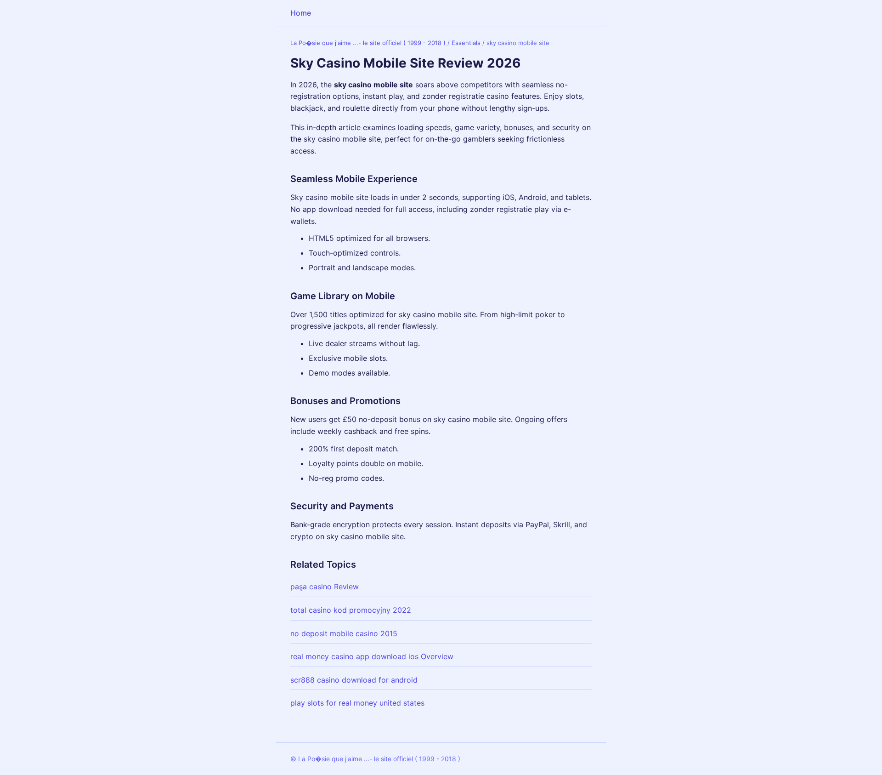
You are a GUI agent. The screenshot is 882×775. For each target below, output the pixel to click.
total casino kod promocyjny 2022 (350, 610)
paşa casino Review (324, 586)
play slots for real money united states (357, 702)
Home (300, 12)
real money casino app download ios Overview (371, 656)
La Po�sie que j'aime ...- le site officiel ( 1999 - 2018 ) (368, 42)
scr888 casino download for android (354, 679)
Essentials (466, 42)
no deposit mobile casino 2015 (343, 633)
